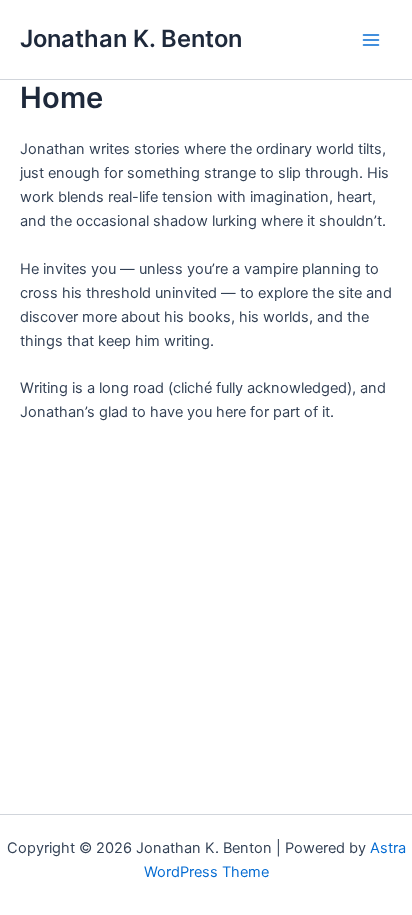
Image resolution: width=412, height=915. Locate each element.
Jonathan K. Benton (131, 38)
